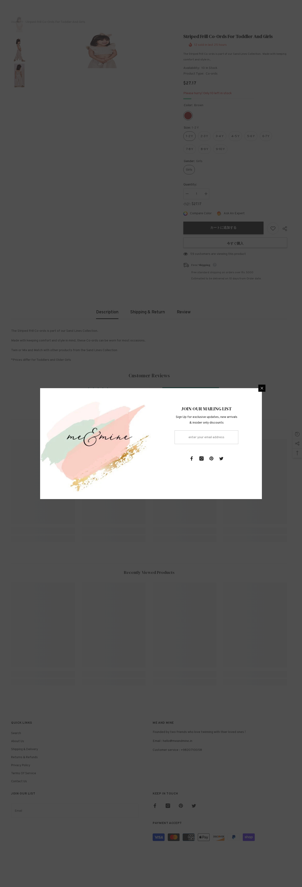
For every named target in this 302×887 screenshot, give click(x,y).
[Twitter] (221, 458)
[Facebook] (192, 458)
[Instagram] (201, 458)
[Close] (261, 388)
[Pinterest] (211, 458)
